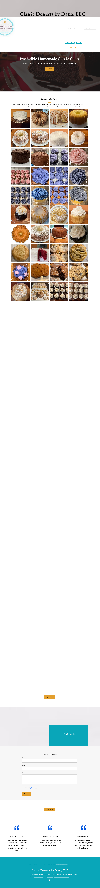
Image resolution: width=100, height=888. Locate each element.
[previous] (14, 205)
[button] (20, 118)
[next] (85, 205)
